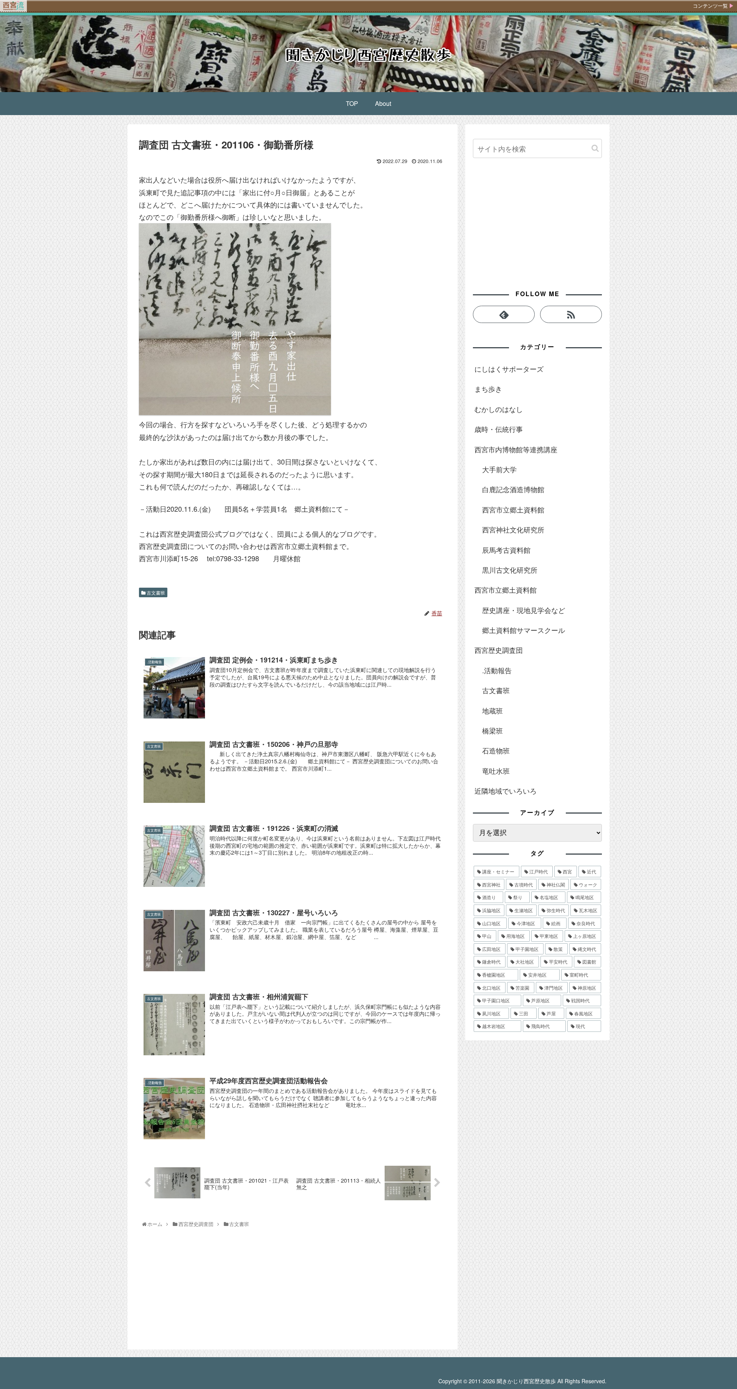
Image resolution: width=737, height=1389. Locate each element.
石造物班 (496, 750)
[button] (595, 148)
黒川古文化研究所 (509, 570)
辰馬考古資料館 (506, 550)
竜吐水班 (496, 771)
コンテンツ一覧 (710, 6)
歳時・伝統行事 (498, 429)
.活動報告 (497, 670)
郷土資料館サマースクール (523, 630)
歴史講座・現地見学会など (523, 610)
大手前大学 (499, 469)
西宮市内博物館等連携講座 (515, 449)
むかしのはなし (498, 409)
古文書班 (155, 592)
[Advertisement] (196, 1290)
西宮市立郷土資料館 (513, 509)
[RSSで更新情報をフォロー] (571, 314)
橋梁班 (492, 730)
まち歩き (488, 389)
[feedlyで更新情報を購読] (504, 314)
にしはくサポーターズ (509, 369)
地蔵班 (492, 710)
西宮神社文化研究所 (513, 529)
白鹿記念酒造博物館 (513, 489)
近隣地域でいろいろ (505, 791)
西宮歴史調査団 (498, 650)
